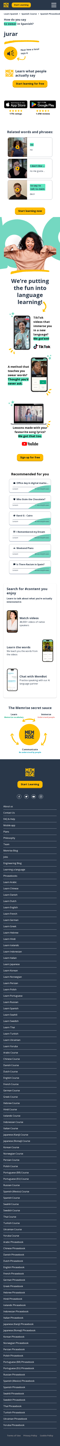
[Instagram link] (41, 796)
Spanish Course (29, 13)
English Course (11, 1077)
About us (8, 806)
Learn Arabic (10, 882)
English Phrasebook (13, 1267)
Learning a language (14, 869)
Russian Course (11, 1185)
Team (6, 844)
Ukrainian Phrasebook (15, 1418)
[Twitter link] (26, 796)
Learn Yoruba (10, 1046)
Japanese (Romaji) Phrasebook (19, 1330)
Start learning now (30, 211)
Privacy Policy (30, 1435)
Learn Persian (10, 983)
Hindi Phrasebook (12, 1298)
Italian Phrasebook (13, 1317)
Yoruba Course (11, 1235)
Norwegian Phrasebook (15, 1343)
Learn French (10, 913)
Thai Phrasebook (12, 1406)
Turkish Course (11, 1223)
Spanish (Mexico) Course (16, 1191)
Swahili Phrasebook (13, 1393)
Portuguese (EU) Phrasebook (18, 1368)
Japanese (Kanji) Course (15, 1134)
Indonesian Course (13, 1122)
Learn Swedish (11, 1021)
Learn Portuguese (12, 995)
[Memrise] (6, 5)
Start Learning (21, 5)
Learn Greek (9, 926)
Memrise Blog (10, 850)
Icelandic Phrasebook (14, 1305)
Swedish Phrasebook (14, 1399)
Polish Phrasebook (13, 1355)
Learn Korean (10, 970)
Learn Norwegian (12, 976)
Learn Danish (10, 894)
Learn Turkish (10, 1033)
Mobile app (9, 825)
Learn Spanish (11, 13)
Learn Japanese (11, 964)
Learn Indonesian (12, 951)
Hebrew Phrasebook (14, 1292)
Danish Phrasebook (13, 1254)
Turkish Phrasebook (14, 1412)
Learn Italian (10, 957)
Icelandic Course (11, 1115)
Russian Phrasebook (14, 1374)
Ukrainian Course (12, 1229)
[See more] (54, 5)
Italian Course (10, 1128)
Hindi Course (10, 1109)
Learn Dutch (9, 901)
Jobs (5, 856)
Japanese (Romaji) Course (16, 1141)
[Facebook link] (19, 796)
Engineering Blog (12, 863)
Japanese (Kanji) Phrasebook (18, 1324)
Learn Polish (9, 989)
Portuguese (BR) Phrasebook (18, 1362)
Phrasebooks (10, 875)
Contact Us (9, 812)
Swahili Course (11, 1204)
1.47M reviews (43, 113)
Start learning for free (30, 83)
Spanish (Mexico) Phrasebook (18, 1380)
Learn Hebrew (10, 932)
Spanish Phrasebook (14, 1387)
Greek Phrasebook (13, 1286)
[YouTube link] (33, 796)
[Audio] (10, 53)
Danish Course (11, 1065)
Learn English (10, 907)
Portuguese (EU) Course (16, 1178)
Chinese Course (11, 1058)
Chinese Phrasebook (14, 1248)
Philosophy (9, 838)
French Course (11, 1084)
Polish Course (10, 1166)
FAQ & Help (9, 819)
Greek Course (10, 1096)
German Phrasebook (14, 1279)
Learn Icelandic (11, 945)
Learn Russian (10, 1002)
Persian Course (11, 1159)
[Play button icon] (17, 147)
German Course (11, 1090)
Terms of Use (14, 1435)
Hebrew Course (11, 1103)
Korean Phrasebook (13, 1336)
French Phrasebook (13, 1273)
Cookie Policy (46, 1435)
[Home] (9, 73)
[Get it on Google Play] (43, 104)
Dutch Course (10, 1071)
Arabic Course (10, 1052)
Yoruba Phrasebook (13, 1425)
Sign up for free (30, 457)
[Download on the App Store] (15, 104)
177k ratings (15, 113)
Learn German (10, 920)
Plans (6, 831)
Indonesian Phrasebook (15, 1311)
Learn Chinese (10, 888)
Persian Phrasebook (14, 1349)
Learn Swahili (10, 1014)
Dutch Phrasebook (13, 1260)
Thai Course (9, 1216)
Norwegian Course (13, 1153)
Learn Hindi (9, 939)
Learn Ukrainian (11, 1040)
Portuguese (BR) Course (16, 1172)
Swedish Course (11, 1210)
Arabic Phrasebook (13, 1242)
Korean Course (11, 1147)
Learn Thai (9, 1027)
